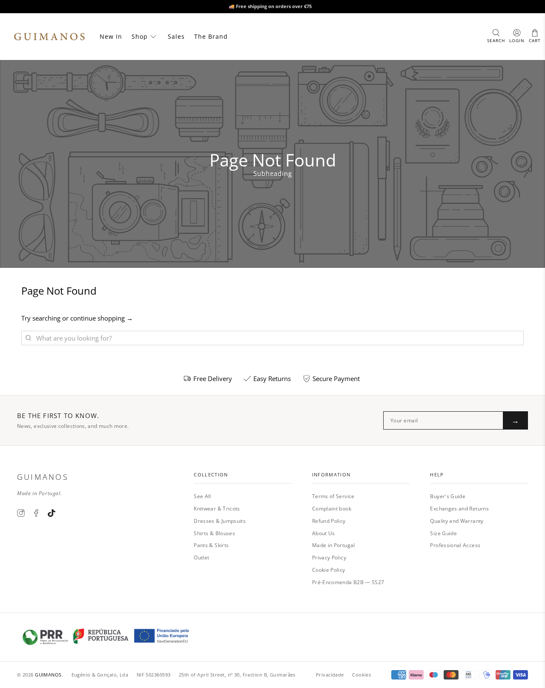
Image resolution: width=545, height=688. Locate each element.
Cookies (361, 674)
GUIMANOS (48, 674)
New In (111, 36)
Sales (176, 36)
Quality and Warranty (456, 521)
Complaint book (331, 508)
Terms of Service (333, 496)
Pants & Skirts (211, 545)
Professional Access (455, 545)
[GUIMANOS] (49, 37)
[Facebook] (36, 513)
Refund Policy (329, 521)
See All (202, 496)
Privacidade (330, 674)
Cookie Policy (328, 569)
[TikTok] (51, 513)
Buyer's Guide (447, 496)
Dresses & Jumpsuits (220, 521)
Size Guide (443, 533)
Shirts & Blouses (214, 533)
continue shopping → (101, 318)
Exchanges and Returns (459, 508)
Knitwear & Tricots (217, 508)
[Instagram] (21, 513)
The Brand (211, 36)
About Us (323, 533)
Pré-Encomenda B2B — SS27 (348, 582)
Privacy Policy (329, 557)
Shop (140, 36)
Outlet (201, 557)
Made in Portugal (333, 545)
